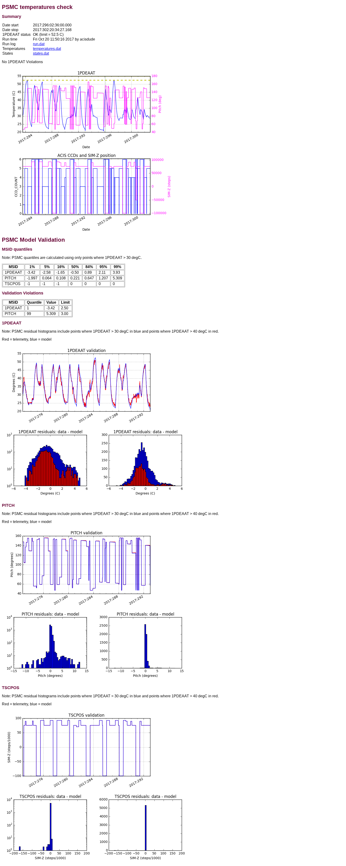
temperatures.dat (47, 49)
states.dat (41, 53)
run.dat (38, 44)
